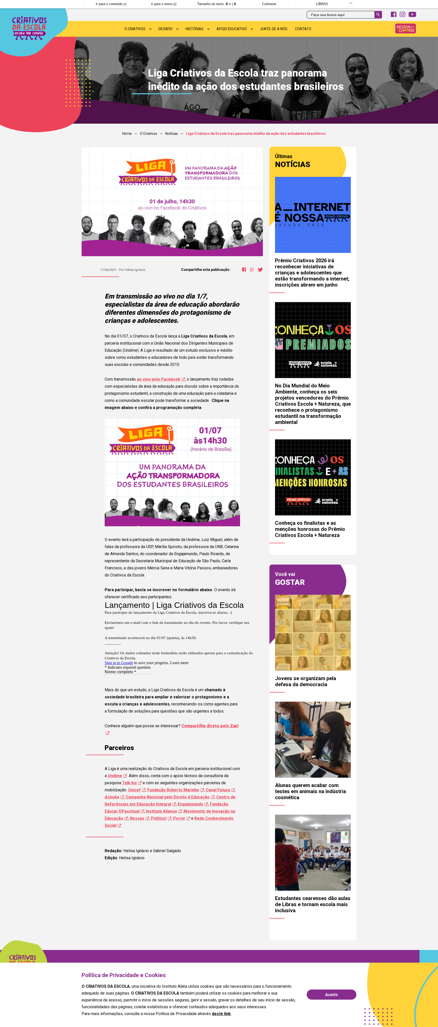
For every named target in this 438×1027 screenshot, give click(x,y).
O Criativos (134, 29)
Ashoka (112, 797)
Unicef (134, 790)
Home (127, 134)
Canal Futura (218, 790)
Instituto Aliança (161, 811)
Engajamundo (190, 804)
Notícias (171, 134)
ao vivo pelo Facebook (158, 379)
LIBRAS (322, 4)
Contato (303, 29)
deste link (221, 1013)
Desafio (165, 29)
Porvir (179, 818)
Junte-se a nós (273, 29)
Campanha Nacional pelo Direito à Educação (168, 797)
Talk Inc (129, 782)
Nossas (137, 818)
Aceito (331, 994)
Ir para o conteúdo (111, 4)
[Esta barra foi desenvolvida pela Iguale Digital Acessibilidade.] (350, 3)
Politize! (159, 818)
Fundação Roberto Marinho (173, 790)
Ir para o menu (163, 4)
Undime (115, 775)
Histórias (195, 29)
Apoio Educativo (231, 29)
